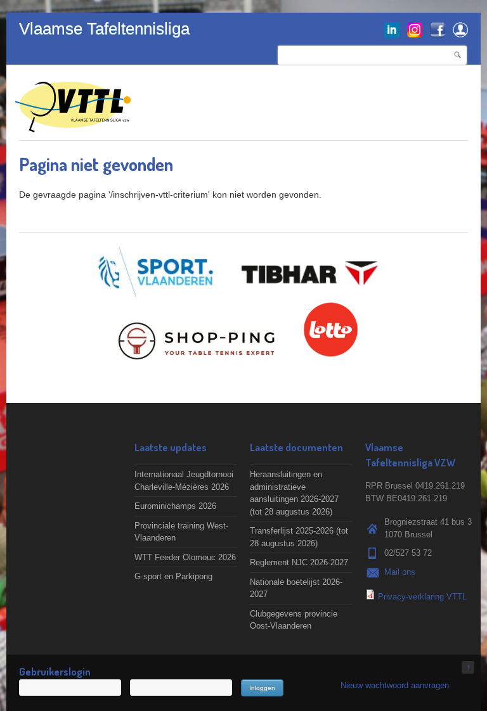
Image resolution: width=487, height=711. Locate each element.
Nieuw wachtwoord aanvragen (395, 685)
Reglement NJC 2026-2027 (299, 562)
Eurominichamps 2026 (175, 506)
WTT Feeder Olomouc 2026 (185, 557)
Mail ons (399, 572)
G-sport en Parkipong (173, 576)
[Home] (73, 126)
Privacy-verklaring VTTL (422, 596)
